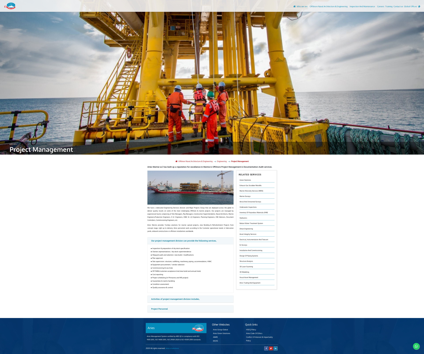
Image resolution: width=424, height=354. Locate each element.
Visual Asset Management (249, 277)
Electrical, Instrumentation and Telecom (254, 239)
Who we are (302, 6)
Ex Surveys (243, 245)
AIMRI (215, 337)
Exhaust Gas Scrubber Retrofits (251, 185)
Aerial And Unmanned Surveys (250, 202)
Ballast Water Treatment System (251, 223)
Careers (380, 6)
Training (388, 6)
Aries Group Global (220, 329)
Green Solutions (245, 180)
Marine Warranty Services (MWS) (251, 191)
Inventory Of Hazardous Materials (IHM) (254, 212)
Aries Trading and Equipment (250, 283)
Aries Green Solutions (221, 333)
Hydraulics (243, 218)
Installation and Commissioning (251, 250)
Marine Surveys (245, 196)
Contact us (398, 6)
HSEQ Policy (251, 329)
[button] (412, 7)
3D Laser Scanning (246, 267)
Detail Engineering (246, 229)
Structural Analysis (246, 261)
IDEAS (215, 341)
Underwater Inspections (248, 207)
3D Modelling (244, 272)
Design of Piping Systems (249, 256)
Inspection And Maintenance (362, 6)
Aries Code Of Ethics (254, 333)
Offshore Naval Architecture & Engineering (328, 6)
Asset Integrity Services (248, 234)
